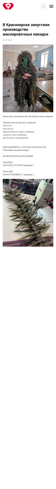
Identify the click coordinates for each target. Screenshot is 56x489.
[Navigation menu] (51, 6)
